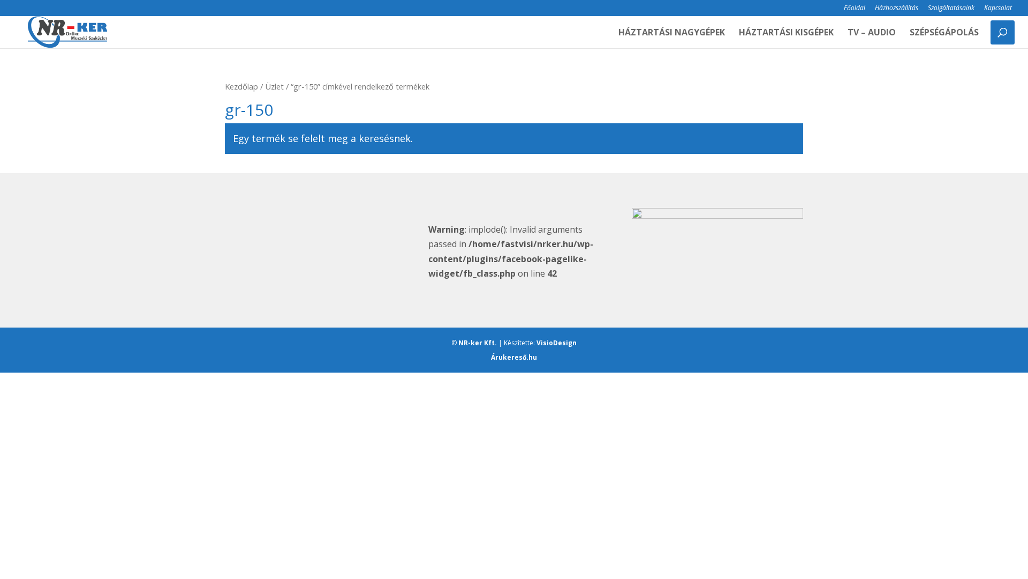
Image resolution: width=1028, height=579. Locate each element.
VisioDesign (556, 342)
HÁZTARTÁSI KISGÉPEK (786, 33)
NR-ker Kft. (477, 342)
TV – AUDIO (872, 33)
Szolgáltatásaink (951, 8)
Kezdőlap (241, 86)
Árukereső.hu (514, 357)
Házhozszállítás (896, 8)
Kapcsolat (998, 8)
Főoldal (854, 8)
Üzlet (274, 86)
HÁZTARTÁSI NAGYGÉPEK (671, 33)
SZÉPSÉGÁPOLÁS (944, 33)
